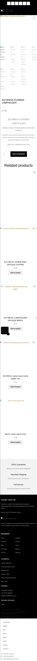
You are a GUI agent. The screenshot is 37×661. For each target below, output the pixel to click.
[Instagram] (12, 3)
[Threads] (24, 3)
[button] (34, 17)
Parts (4, 630)
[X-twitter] (28, 3)
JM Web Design (16, 616)
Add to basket (18, 154)
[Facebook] (16, 3)
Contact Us (6, 649)
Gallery (4, 637)
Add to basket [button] (15, 273)
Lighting (5, 626)
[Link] (20, 3)
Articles (4, 641)
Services (5, 633)
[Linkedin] (9, 3)
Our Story (5, 645)
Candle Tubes (6, 622)
